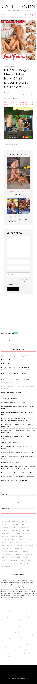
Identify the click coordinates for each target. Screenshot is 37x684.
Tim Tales (5, 563)
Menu (3, 15)
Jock (21, 64)
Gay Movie (12, 217)
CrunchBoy (5, 530)
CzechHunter (15, 530)
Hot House (29, 539)
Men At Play (28, 545)
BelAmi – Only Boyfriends (8, 364)
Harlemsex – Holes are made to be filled (12, 360)
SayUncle (24, 557)
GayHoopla (23, 536)
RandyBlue (5, 557)
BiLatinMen (5, 524)
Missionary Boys (6, 548)
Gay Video (17, 64)
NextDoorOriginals (7, 554)
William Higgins (6, 566)
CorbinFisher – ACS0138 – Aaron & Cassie (13, 402)
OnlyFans (18, 554)
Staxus (21, 560)
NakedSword (24, 551)
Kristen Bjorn (14, 542)
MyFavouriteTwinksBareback (10, 551)
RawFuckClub (15, 557)
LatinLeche (24, 542)
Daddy (11, 64)
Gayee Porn (18, 6)
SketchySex (14, 560)
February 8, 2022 (9, 66)
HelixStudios (20, 539)
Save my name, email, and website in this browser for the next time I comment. (19, 282)
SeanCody (5, 560)
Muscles (20, 217)
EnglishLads (5, 533)
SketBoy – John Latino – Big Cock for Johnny (14, 480)
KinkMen (4, 542)
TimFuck (28, 560)
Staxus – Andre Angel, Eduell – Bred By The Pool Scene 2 (17, 476)
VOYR (27, 563)
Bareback (6, 64)
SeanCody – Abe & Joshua (17, 194)
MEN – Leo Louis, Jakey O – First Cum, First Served (16, 356)
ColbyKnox (14, 527)
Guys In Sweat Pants (8, 539)
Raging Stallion (28, 554)
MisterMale (17, 548)
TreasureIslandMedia (16, 563)
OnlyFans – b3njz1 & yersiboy (9, 442)
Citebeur (23, 524)
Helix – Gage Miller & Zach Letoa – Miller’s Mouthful (16, 472)
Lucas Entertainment (11, 144)
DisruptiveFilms (26, 530)
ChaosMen (15, 524)
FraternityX (5, 536)
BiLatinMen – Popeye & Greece (10, 462)
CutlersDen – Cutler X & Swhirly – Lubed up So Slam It (17, 452)
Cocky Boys (5, 527)
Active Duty (5, 521)
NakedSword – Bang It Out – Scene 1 (11, 392)
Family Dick (26, 533)
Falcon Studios (16, 533)
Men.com (19, 545)
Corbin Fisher (24, 527)
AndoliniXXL (15, 521)
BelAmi (24, 521)
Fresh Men (14, 536)
